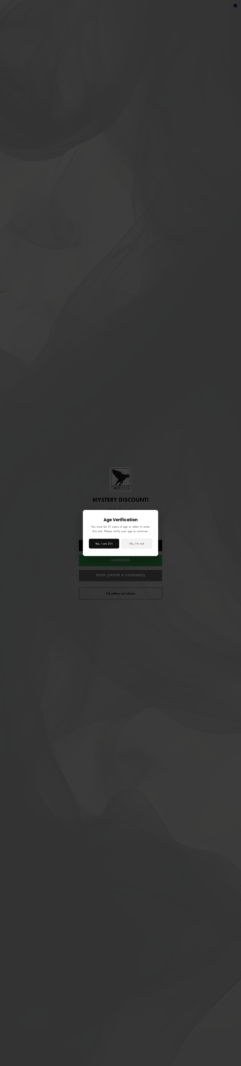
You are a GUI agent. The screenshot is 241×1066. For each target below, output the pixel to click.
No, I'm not (137, 544)
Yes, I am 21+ (104, 544)
